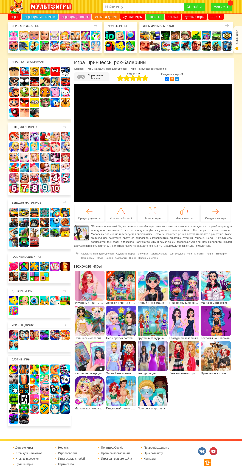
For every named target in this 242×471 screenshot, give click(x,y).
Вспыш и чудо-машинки (65, 81)
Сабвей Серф (14, 92)
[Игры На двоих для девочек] (34, 335)
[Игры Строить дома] (34, 389)
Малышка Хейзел (24, 35)
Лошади (34, 136)
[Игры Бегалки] (34, 409)
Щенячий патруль (65, 102)
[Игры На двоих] (13, 335)
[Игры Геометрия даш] (44, 409)
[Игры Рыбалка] (44, 232)
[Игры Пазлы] (34, 266)
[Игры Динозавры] (55, 369)
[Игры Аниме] (55, 409)
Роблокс (14, 71)
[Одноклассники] (172, 79)
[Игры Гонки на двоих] (44, 335)
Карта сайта (66, 464)
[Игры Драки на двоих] (13, 345)
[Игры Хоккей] (13, 232)
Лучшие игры (132, 17)
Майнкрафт (175, 35)
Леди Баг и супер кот (34, 81)
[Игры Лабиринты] (44, 399)
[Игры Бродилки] (55, 399)
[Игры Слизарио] (65, 369)
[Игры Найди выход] (24, 379)
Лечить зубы (34, 178)
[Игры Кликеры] (13, 389)
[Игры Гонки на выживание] (44, 222)
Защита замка (206, 35)
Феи (189, 253)
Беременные (34, 167)
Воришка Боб (14, 81)
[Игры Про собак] (13, 379)
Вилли (24, 71)
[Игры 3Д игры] (44, 369)
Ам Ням (24, 92)
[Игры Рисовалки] (44, 300)
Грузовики (227, 46)
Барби (44, 35)
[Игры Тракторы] (24, 222)
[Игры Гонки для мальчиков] (24, 212)
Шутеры (155, 46)
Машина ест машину (165, 46)
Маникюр (85, 35)
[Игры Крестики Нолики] (24, 389)
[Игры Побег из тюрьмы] (13, 409)
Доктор (65, 35)
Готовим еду (65, 46)
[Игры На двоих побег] (55, 335)
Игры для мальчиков (39, 17)
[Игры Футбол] (55, 222)
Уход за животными (75, 46)
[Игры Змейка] (13, 399)
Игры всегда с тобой (71, 458)
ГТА (196, 46)
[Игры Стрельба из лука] (55, 212)
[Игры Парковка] (13, 212)
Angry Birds (24, 102)
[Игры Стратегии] (24, 276)
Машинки (175, 46)
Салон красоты (85, 46)
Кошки (75, 35)
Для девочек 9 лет (45, 188)
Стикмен (24, 81)
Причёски (24, 147)
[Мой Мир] (177, 79)
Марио (14, 102)
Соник (55, 102)
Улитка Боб (45, 71)
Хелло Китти (65, 92)
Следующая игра (215, 218)
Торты (54, 46)
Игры (14, 17)
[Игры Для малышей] (24, 300)
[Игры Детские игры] (13, 300)
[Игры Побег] (24, 369)
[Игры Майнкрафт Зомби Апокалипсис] (24, 242)
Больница (14, 147)
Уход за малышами (34, 35)
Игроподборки (67, 453)
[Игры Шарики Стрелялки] (13, 369)
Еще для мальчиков (26, 202)
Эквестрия (221, 253)
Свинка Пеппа (55, 92)
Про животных (45, 178)
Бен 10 (45, 81)
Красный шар (55, 71)
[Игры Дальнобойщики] (34, 222)
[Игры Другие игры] (13, 419)
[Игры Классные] (44, 389)
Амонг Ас (110, 46)
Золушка (143, 253)
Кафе (65, 147)
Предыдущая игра (89, 218)
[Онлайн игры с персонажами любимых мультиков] (51, 6)
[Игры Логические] (24, 266)
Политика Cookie (112, 447)
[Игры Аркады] (65, 399)
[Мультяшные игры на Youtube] (213, 451)
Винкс (14, 136)
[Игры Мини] (34, 399)
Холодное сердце (45, 157)
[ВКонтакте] (167, 79)
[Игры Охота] (34, 232)
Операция (95, 46)
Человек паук (14, 112)
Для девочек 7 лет (24, 188)
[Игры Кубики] (55, 300)
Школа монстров (55, 157)
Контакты (150, 458)
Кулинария (34, 46)
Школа (24, 136)
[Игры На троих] (34, 369)
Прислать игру (153, 453)
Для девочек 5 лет (65, 178)
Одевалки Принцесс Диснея (45, 167)
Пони (24, 167)
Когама (173, 17)
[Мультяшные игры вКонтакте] (202, 451)
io (110, 35)
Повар (24, 178)
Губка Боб (34, 92)
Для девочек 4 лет (55, 178)
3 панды (65, 71)
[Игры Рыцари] (65, 212)
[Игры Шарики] (34, 379)
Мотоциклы (216, 46)
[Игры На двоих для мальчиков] (24, 335)
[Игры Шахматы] (65, 266)
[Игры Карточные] (65, 379)
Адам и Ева (34, 71)
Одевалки (13, 35)
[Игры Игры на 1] (44, 379)
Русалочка (55, 147)
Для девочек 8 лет (34, 188)
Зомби (165, 35)
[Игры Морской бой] (55, 379)
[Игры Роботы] (13, 242)
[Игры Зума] (24, 409)
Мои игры (221, 7)
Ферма (14, 167)
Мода (100, 258)
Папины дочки (55, 167)
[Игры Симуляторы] (24, 419)
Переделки (14, 178)
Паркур (186, 46)
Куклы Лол (13, 46)
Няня (55, 136)
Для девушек (177, 253)
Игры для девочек (75, 17)
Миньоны (34, 102)
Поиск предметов (130, 35)
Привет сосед (145, 46)
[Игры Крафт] (44, 212)
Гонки (145, 35)
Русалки (65, 157)
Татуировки (44, 46)
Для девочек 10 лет (55, 188)
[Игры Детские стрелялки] (65, 300)
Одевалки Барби (126, 253)
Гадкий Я (24, 112)
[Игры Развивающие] (13, 310)
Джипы (206, 46)
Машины (216, 35)
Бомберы (34, 112)
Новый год (65, 167)
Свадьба (34, 157)
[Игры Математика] (34, 276)
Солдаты (186, 35)
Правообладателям (157, 447)
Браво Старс (227, 35)
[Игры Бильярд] (55, 389)
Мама (65, 136)
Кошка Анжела (24, 157)
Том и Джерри (55, 81)
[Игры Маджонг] (55, 266)
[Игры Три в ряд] (13, 266)
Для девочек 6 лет (14, 188)
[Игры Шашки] (13, 276)
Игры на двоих (106, 17)
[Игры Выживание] (24, 232)
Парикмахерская (45, 147)
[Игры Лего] (65, 232)
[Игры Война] (34, 212)
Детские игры (194, 17)
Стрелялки (155, 35)
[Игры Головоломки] (44, 266)
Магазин (14, 157)
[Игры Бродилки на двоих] (65, 335)
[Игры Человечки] (65, 389)
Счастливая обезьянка (45, 92)
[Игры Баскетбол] (65, 222)
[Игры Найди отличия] (34, 300)
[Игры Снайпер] (13, 222)
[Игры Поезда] (55, 232)
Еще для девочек (24, 126)
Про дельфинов (24, 46)
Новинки (155, 17)
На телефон (130, 46)
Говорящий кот (45, 102)
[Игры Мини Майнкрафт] (65, 409)
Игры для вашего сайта (116, 458)
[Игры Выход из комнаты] (24, 399)
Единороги (95, 35)
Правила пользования (115, 453)
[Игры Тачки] (34, 242)
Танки (196, 35)
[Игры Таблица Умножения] (44, 276)
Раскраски (45, 136)
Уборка (54, 35)
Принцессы (34, 147)
